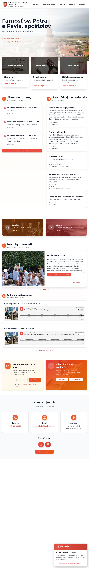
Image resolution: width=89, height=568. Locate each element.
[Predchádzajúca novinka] (5, 270)
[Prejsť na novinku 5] (48, 289)
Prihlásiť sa (34, 380)
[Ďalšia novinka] (84, 270)
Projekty (62, 4)
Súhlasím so (26, 385)
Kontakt (82, 4)
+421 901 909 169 (15, 426)
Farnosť (36, 4)
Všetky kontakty (43, 452)
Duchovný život (49, 4)
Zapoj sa (72, 4)
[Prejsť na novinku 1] (40, 289)
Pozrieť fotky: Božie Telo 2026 (60, 275)
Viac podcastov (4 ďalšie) (46, 350)
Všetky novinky (75, 282)
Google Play (76, 379)
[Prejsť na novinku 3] (44, 289)
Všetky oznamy (21, 151)
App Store (62, 379)
